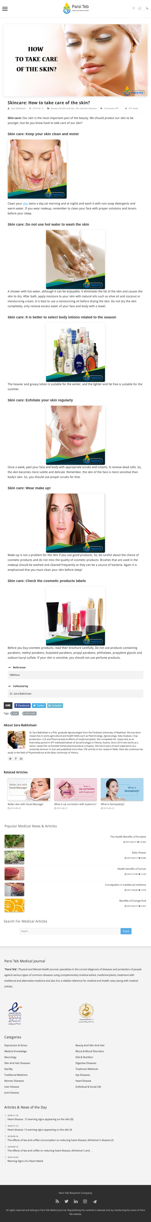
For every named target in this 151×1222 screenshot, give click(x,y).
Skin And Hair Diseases (17, 1063)
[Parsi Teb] (75, 8)
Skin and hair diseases (86, 108)
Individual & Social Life (88, 1086)
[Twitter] (66, 1201)
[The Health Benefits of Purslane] (14, 841)
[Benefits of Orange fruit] (14, 905)
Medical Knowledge (15, 1051)
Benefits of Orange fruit (132, 900)
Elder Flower (139, 852)
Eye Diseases (83, 1074)
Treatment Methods (87, 1069)
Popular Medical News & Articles (31, 826)
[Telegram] (94, 1201)
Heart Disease (83, 1080)
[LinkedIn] (76, 1201)
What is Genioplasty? (112, 804)
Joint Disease (11, 1092)
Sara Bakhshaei (18, 108)
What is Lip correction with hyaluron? (75, 804)
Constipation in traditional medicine (125, 884)
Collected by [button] (20, 686)
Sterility (8, 1069)
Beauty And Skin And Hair (90, 1045)
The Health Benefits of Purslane (128, 836)
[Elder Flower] (14, 857)
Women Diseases (14, 1080)
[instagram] (85, 1201)
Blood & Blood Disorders (90, 1051)
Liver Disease (11, 1086)
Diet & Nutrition (84, 1057)
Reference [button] (19, 667)
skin (26, 203)
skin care (30, 713)
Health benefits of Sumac (131, 868)
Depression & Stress (15, 1045)
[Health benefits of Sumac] (14, 873)
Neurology (10, 1057)
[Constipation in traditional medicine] (14, 889)
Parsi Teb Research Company (75, 1192)
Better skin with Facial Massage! (25, 804)
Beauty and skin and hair (62, 108)
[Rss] (57, 1201)
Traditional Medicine (16, 1074)
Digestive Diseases (86, 1063)
